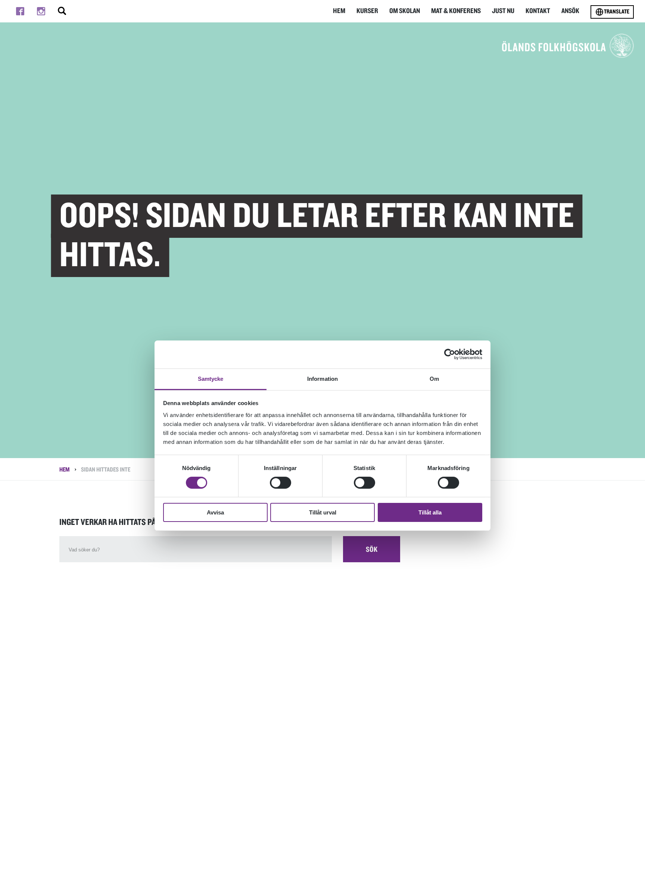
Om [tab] (434, 378)
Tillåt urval (322, 512)
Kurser (367, 11)
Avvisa (215, 512)
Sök (371, 549)
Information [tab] (322, 378)
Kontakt (538, 11)
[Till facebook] (20, 11)
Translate (616, 12)
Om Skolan (404, 11)
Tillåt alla (430, 512)
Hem (339, 11)
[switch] (280, 483)
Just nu (503, 11)
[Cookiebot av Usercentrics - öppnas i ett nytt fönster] (449, 354)
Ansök (570, 11)
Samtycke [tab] (211, 378)
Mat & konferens (456, 11)
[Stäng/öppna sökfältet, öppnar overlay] (62, 11)
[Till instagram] (41, 11)
